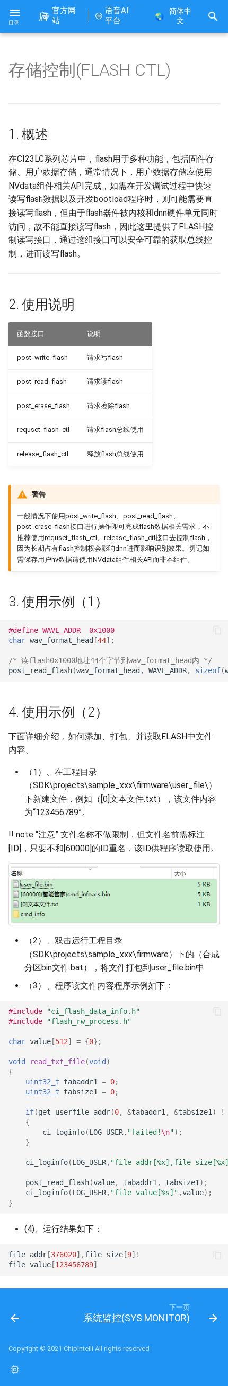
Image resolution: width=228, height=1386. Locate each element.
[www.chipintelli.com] (14, 1369)
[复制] (217, 630)
